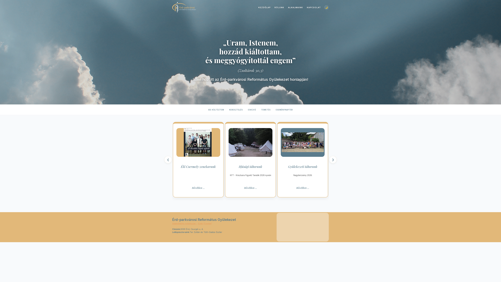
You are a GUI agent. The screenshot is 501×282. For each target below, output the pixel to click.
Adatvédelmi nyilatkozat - (184, 223)
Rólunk (279, 7)
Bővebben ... (198, 187)
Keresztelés (236, 110)
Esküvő (252, 110)
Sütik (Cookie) (205, 223)
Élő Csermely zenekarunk (198, 167)
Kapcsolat (314, 7)
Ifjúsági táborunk (250, 167)
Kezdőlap (264, 7)
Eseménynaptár (284, 110)
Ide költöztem (216, 110)
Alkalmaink (295, 7)
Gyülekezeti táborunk (302, 167)
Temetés (266, 110)
